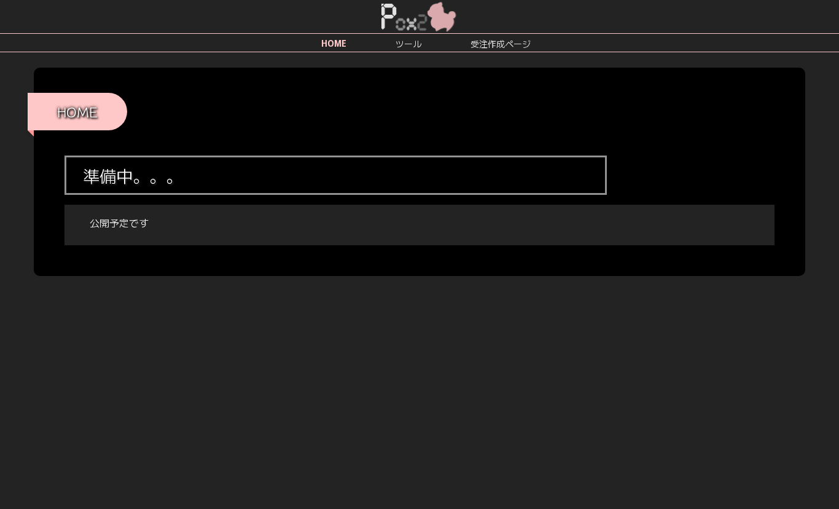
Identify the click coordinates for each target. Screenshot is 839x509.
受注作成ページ (500, 43)
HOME (333, 43)
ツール (408, 43)
